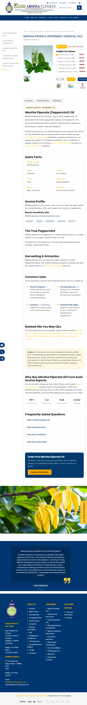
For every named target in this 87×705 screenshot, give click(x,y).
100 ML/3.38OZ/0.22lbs (66, 55)
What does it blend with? (37, 442)
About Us (34, 17)
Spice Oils (51, 654)
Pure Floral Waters (54, 648)
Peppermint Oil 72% (64, 333)
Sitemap (69, 618)
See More (5, 70)
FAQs (56, 17)
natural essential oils (33, 146)
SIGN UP (73, 3)
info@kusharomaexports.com (15, 682)
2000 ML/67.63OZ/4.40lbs (67, 68)
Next (81, 566)
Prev (6, 566)
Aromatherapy (34, 615)
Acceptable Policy (35, 618)
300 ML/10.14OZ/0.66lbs (66, 58)
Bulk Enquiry (57, 101)
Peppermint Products (36, 31)
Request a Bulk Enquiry (40, 472)
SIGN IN (64, 3)
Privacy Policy (53, 696)
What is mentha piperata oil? (38, 420)
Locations (32, 653)
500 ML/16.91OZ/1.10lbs (66, 61)
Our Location (74, 17)
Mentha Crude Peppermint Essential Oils (48, 336)
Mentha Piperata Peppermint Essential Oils (60, 31)
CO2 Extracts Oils (54, 651)
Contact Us (63, 17)
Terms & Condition (65, 696)
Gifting (27, 23)
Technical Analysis (42, 101)
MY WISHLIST (53, 3)
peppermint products (61, 143)
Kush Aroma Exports (28, 696)
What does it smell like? (36, 434)
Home (27, 17)
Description (29, 101)
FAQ (30, 633)
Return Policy (33, 612)
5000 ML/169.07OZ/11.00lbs (68, 72)
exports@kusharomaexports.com (17, 684)
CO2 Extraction (34, 641)
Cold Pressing (34, 621)
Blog (51, 17)
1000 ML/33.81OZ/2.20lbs (67, 65)
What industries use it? (36, 427)
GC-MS (31, 650)
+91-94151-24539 (11, 652)
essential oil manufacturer (35, 137)
